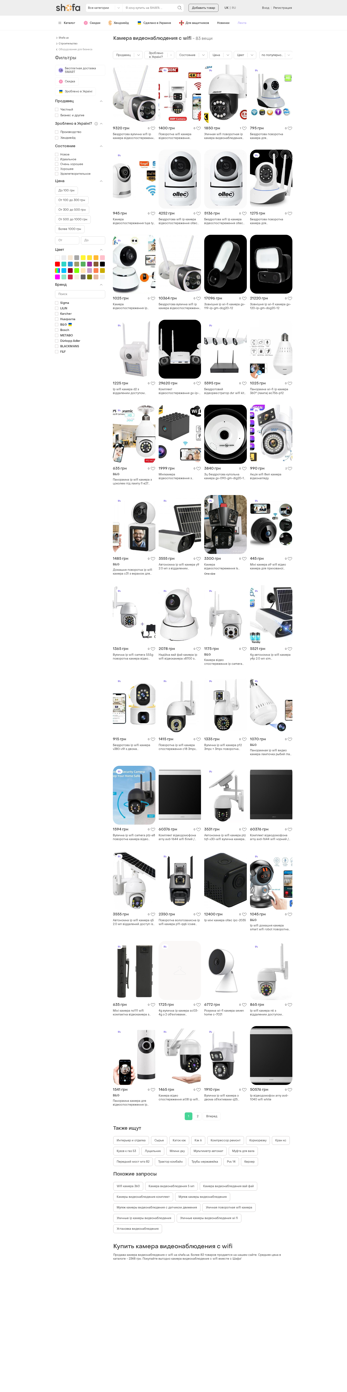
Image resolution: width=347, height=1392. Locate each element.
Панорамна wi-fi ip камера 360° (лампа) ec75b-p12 (269, 391)
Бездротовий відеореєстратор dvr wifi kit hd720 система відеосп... (224, 391)
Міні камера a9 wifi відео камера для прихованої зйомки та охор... (268, 566)
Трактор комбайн (170, 1162)
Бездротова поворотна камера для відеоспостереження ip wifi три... (270, 221)
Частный (66, 109)
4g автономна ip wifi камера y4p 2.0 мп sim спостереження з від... (270, 657)
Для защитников (197, 23)
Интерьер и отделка (131, 1140)
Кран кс (280, 1140)
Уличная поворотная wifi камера (229, 1207)
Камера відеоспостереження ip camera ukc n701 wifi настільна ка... (130, 306)
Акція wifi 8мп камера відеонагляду (265, 476)
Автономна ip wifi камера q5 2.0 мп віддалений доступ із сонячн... (133, 922)
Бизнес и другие (72, 115)
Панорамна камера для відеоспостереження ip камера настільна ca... (130, 1103)
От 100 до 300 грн (71, 200)
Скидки (95, 23)
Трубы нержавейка (205, 1162)
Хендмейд (121, 23)
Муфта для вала (243, 1151)
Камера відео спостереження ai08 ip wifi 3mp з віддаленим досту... (178, 1097)
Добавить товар (203, 8)
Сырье (159, 1140)
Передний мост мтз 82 (133, 1162)
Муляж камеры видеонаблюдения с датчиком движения (157, 1207)
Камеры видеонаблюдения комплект (143, 1197)
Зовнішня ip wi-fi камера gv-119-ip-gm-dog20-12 (224, 306)
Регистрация (282, 8)
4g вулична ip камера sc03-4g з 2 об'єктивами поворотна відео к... (178, 1012)
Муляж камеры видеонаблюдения (203, 1197)
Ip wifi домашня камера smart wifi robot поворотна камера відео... (269, 927)
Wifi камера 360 (128, 1186)
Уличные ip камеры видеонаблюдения (144, 1218)
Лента (242, 23)
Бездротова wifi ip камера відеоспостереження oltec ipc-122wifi (178, 221)
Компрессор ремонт (226, 1140)
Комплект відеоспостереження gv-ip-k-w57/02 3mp (179, 391)
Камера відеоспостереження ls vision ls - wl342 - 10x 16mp (223, 566)
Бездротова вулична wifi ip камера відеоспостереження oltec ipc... (134, 136)
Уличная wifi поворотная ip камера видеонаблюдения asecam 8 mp (223, 136)
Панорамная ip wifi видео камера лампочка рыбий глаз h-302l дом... (270, 752)
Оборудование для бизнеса (75, 49)
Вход (265, 8)
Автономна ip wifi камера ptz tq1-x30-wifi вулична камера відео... (225, 837)
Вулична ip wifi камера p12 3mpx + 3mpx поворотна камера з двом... (223, 747)
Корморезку (257, 1140)
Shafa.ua (64, 37)
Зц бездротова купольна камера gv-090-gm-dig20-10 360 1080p (225, 476)
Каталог (69, 23)
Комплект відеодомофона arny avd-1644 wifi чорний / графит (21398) (269, 837)
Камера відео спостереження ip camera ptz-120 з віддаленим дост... (224, 662)
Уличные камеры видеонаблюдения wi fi (209, 1218)
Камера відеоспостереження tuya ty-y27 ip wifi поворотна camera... (134, 221)
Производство (70, 132)
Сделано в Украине (157, 23)
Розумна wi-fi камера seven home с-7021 (224, 1012)
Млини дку (177, 1151)
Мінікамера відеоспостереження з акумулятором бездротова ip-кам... (177, 476)
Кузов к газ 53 (126, 1151)
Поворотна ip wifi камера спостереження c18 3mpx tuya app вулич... (177, 747)
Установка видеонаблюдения (138, 1229)
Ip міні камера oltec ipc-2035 (225, 920)
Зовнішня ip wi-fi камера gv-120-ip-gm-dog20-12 (270, 306)
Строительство (68, 43)
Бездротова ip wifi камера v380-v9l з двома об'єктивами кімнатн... (131, 747)
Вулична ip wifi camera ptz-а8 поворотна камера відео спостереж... (134, 837)
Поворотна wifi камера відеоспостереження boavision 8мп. (175, 136)
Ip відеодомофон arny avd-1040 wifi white (269, 1097)
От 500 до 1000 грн (72, 219)
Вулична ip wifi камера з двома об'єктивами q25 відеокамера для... (221, 1097)
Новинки (223, 23)
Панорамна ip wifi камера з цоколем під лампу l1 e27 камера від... (132, 481)
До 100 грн (66, 190)
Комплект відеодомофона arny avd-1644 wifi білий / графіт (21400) (177, 837)
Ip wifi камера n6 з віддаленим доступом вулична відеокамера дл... (268, 1012)
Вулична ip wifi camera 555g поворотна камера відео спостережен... (133, 657)
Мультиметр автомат (208, 1151)
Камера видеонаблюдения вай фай (228, 1186)
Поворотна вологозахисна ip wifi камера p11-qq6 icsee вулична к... (179, 922)
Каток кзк (179, 1140)
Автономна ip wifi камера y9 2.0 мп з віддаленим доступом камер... (179, 566)
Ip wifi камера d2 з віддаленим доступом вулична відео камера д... (130, 391)
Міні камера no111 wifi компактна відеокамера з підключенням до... (131, 1012)
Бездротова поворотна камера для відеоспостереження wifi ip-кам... (271, 136)
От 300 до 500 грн (72, 210)
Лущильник (153, 1151)
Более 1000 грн (69, 229)
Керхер (249, 1162)
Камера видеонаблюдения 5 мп (171, 1186)
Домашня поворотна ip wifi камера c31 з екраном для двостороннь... (132, 572)
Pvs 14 (231, 1162)
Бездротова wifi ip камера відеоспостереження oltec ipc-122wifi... (223, 221)
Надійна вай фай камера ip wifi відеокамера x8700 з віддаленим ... (178, 657)
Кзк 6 (198, 1140)
